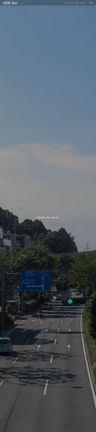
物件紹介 (77, 2)
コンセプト (71, 2)
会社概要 (82, 2)
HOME (66, 2)
